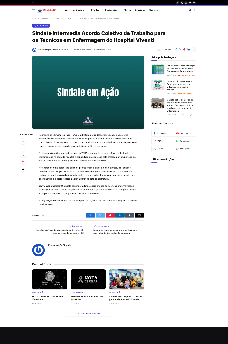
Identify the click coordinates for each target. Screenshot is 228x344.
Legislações (111, 10)
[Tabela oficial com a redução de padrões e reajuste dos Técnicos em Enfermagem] (157, 69)
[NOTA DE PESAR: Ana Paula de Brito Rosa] (88, 279)
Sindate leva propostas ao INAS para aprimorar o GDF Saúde (125, 298)
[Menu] (33, 10)
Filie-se (127, 10)
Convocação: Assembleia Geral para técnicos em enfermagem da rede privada (179, 85)
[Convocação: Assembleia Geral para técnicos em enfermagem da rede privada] (157, 85)
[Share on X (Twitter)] (180, 49)
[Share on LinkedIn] (189, 49)
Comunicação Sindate (49, 49)
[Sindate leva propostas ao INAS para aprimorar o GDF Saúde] (126, 279)
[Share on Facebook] (176, 49)
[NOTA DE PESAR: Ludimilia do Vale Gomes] (49, 279)
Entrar (34, 3)
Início (66, 10)
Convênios (140, 10)
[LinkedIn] (23, 155)
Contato (153, 10)
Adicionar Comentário (88, 314)
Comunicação (38, 292)
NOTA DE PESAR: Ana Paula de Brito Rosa (87, 298)
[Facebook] (23, 141)
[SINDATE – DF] (47, 10)
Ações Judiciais (41, 26)
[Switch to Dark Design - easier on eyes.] (190, 10)
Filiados (95, 10)
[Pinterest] (23, 162)
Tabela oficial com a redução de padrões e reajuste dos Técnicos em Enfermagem (181, 68)
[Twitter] (23, 148)
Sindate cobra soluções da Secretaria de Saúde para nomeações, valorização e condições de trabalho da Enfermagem (180, 105)
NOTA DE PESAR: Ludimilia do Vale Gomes (47, 298)
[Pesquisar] (194, 10)
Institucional (79, 10)
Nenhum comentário (83, 49)
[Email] (23, 168)
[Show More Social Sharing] (194, 49)
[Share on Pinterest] (184, 49)
